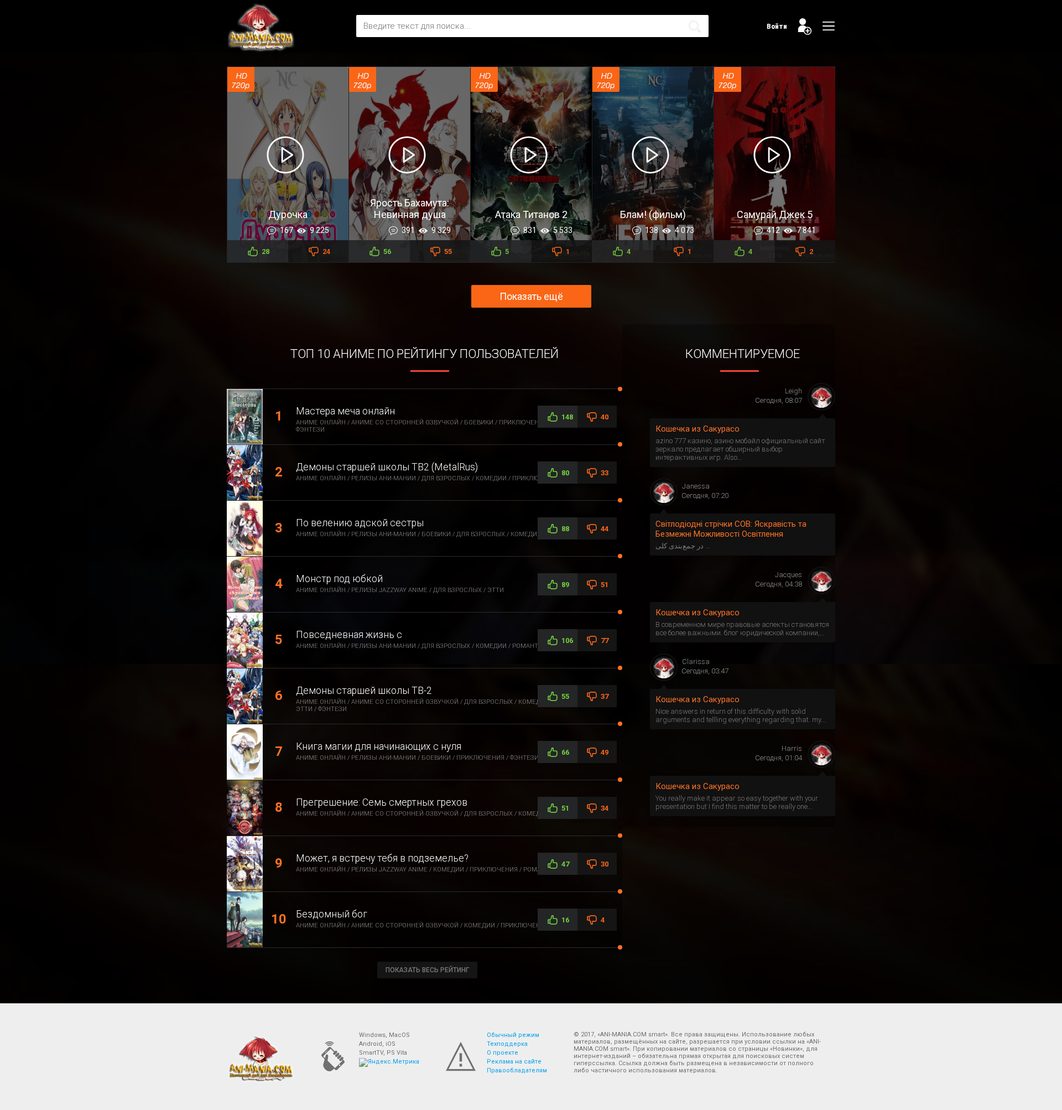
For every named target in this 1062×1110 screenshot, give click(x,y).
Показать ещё (531, 296)
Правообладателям (517, 1070)
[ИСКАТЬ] (695, 26)
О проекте (502, 1052)
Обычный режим (513, 1035)
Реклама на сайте (514, 1061)
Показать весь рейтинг (427, 970)
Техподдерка (507, 1043)
